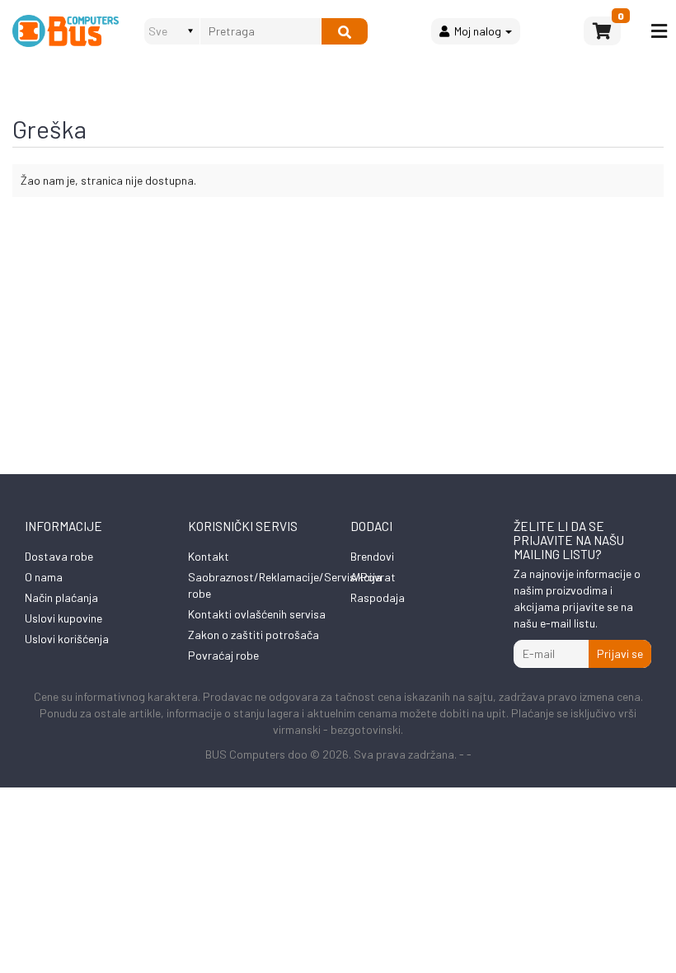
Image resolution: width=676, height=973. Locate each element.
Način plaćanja (61, 597)
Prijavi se (620, 653)
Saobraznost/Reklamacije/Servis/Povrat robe (292, 585)
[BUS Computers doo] (65, 31)
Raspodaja (377, 597)
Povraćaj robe (223, 655)
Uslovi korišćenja (67, 639)
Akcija (366, 577)
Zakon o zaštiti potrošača (253, 635)
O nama (44, 577)
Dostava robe (59, 556)
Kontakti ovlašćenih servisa (257, 614)
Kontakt (208, 556)
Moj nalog (476, 31)
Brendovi (372, 556)
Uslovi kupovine (63, 618)
